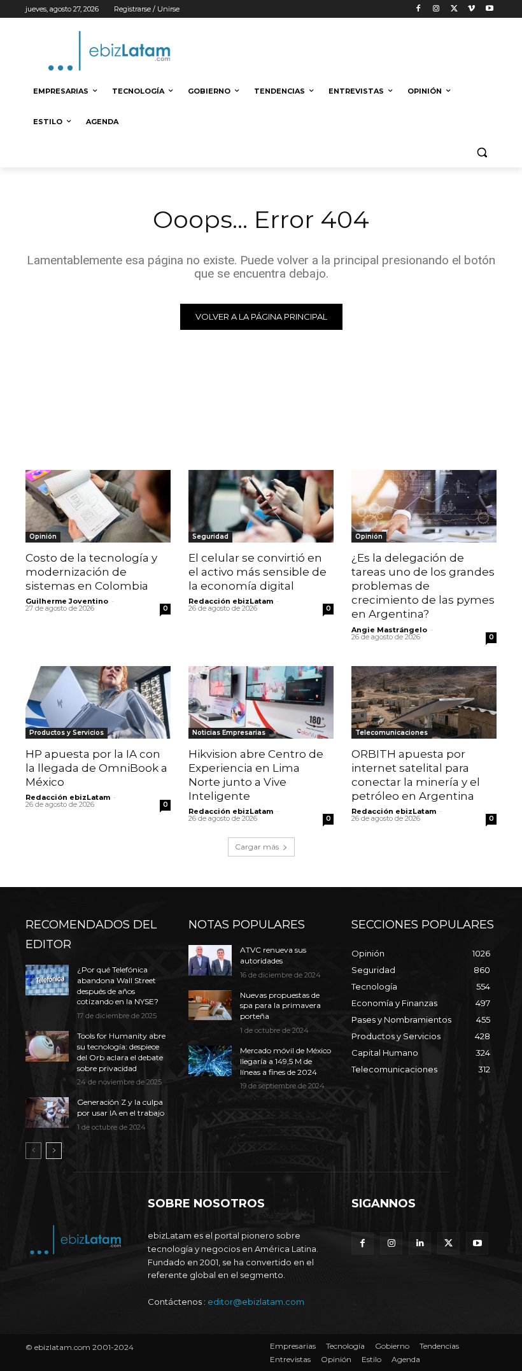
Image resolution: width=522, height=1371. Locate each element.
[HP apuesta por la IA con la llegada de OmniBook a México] (98, 702)
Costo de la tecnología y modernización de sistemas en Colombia (91, 571)
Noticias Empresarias (228, 732)
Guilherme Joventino (66, 601)
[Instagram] (436, 9)
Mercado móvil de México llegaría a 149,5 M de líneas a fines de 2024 (285, 1061)
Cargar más (257, 846)
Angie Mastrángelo (389, 629)
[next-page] (54, 1150)
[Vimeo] (471, 9)
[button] (482, 152)
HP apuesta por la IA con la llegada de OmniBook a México (96, 768)
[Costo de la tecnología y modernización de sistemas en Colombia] (98, 506)
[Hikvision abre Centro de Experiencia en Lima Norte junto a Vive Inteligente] (261, 702)
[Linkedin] (420, 1243)
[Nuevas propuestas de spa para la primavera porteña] (210, 1005)
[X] (454, 9)
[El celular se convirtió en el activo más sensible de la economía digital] (261, 506)
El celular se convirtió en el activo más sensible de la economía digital (257, 571)
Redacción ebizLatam (230, 601)
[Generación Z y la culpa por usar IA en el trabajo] (47, 1112)
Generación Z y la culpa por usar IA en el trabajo (120, 1107)
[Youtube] (489, 9)
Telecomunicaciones (391, 732)
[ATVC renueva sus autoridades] (210, 960)
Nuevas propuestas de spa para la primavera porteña (280, 1005)
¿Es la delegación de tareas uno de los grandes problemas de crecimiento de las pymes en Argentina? (423, 585)
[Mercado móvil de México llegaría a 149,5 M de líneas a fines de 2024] (210, 1061)
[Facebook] (418, 9)
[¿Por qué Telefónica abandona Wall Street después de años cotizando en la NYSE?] (47, 980)
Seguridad (210, 536)
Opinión (43, 536)
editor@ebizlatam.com (256, 1301)
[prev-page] (33, 1150)
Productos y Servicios (66, 732)
